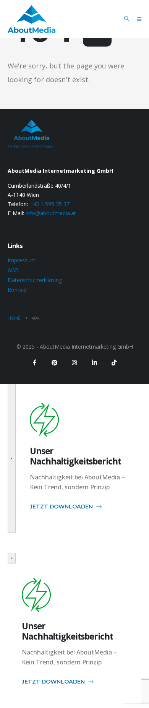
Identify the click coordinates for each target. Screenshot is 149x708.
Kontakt (17, 290)
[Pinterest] (54, 362)
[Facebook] (35, 362)
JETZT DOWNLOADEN (61, 506)
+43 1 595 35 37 (49, 204)
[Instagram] (74, 362)
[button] (126, 18)
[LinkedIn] (94, 362)
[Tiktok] (114, 362)
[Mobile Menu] (139, 19)
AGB (13, 270)
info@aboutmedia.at (51, 213)
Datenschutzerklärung (35, 280)
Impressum (22, 260)
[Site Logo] (31, 19)
